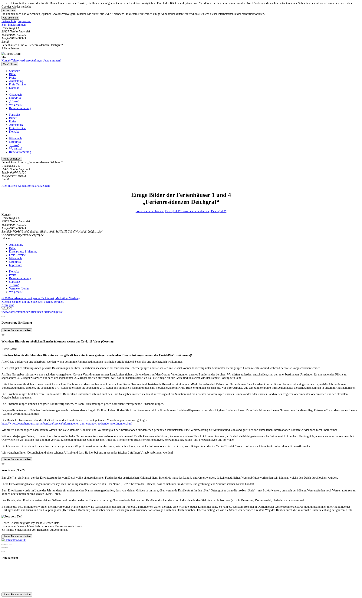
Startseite (14, 70)
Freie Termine (17, 84)
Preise (12, 77)
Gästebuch (15, 94)
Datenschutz (9, 21)
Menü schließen (11, 158)
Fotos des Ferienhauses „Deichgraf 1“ (158, 211)
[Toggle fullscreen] (6, 544)
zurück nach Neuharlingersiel (45, 311)
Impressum (24, 21)
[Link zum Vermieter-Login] (14, 540)
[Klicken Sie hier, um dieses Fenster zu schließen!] (3, 316)
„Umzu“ (14, 101)
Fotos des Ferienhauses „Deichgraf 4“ (203, 211)
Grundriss (15, 98)
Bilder (12, 74)
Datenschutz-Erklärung (23, 251)
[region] (181, 24)
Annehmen (9, 10)
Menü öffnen (10, 64)
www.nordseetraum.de (15, 311)
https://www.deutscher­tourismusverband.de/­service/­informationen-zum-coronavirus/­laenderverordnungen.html (67, 423)
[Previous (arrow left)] (3, 547)
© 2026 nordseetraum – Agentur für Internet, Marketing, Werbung (41, 298)
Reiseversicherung (20, 108)
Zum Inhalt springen (14, 24)
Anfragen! (8, 305)
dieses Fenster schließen (17, 330)
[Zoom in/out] (10, 544)
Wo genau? (15, 104)
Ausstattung (16, 81)
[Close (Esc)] (3, 544)
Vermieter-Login (19, 288)
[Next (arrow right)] (6, 547)
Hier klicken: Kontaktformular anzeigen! (26, 185)
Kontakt (14, 87)
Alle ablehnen (10, 17)
